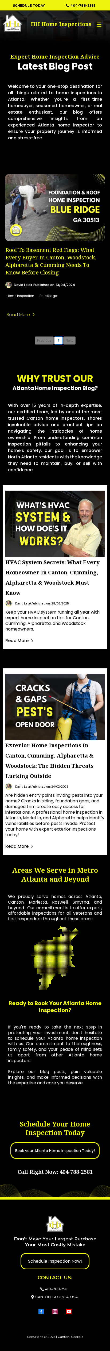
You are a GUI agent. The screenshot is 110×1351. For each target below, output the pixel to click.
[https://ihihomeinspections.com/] (27, 23)
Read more (18, 315)
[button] (98, 25)
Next (69, 340)
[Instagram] (55, 1312)
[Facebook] (41, 1312)
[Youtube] (69, 1312)
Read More (17, 641)
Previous (44, 340)
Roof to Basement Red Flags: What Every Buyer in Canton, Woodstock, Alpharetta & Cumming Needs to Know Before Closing (50, 261)
